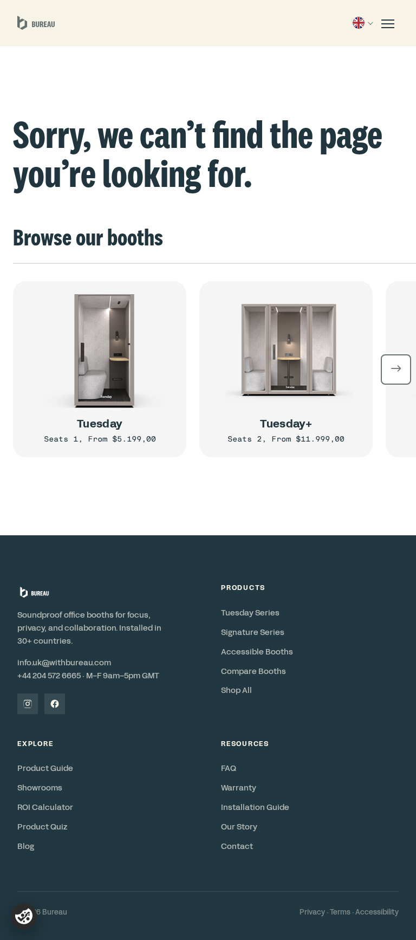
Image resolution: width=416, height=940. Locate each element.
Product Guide (45, 768)
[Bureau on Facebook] (54, 703)
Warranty (238, 787)
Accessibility (377, 912)
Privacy (312, 912)
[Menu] (388, 23)
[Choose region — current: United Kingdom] (362, 23)
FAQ (228, 768)
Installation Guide (255, 807)
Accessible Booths (257, 651)
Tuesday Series (250, 612)
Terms (340, 912)
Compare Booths (253, 671)
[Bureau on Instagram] (27, 703)
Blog (25, 846)
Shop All (236, 690)
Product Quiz (42, 826)
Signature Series (252, 632)
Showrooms (39, 787)
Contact (237, 846)
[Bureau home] (36, 23)
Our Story (239, 826)
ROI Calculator (45, 807)
